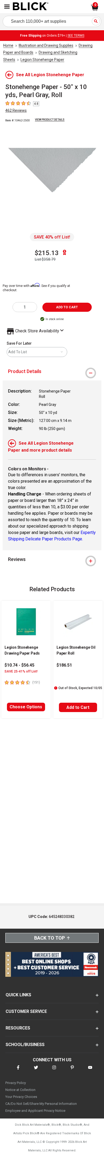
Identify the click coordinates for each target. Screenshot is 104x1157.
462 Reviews (16, 110)
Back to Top (49, 938)
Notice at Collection (20, 1090)
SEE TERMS (75, 35)
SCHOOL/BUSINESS (25, 1044)
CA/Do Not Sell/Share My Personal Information (41, 1104)
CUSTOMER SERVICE (26, 1011)
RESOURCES (18, 1028)
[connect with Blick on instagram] (54, 1070)
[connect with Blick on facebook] (18, 1070)
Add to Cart (77, 707)
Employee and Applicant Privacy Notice (35, 1111)
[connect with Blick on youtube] (90, 1070)
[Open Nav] (7, 7)
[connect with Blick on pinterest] (72, 1070)
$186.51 (64, 665)
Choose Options (26, 706)
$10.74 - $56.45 (19, 665)
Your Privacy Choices (21, 1097)
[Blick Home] (31, 6)
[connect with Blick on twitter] (36, 1070)
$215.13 (47, 253)
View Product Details (50, 119)
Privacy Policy (15, 1083)
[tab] (52, 371)
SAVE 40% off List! (52, 237)
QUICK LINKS (18, 994)
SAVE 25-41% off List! (21, 671)
